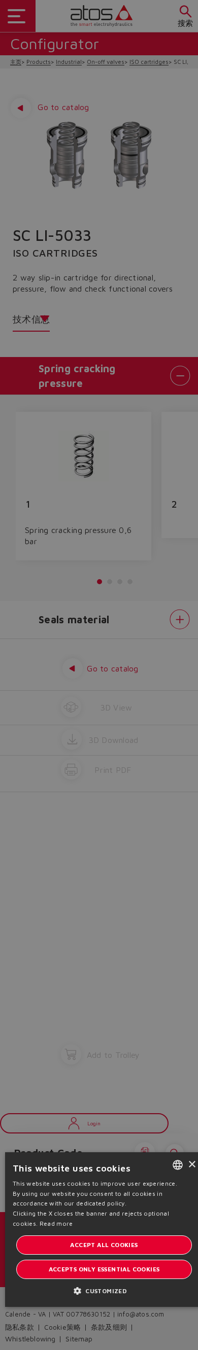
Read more (56, 1223)
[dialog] (99, 675)
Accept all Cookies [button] (104, 1245)
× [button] (191, 1164)
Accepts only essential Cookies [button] (104, 1269)
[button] (104, 1290)
